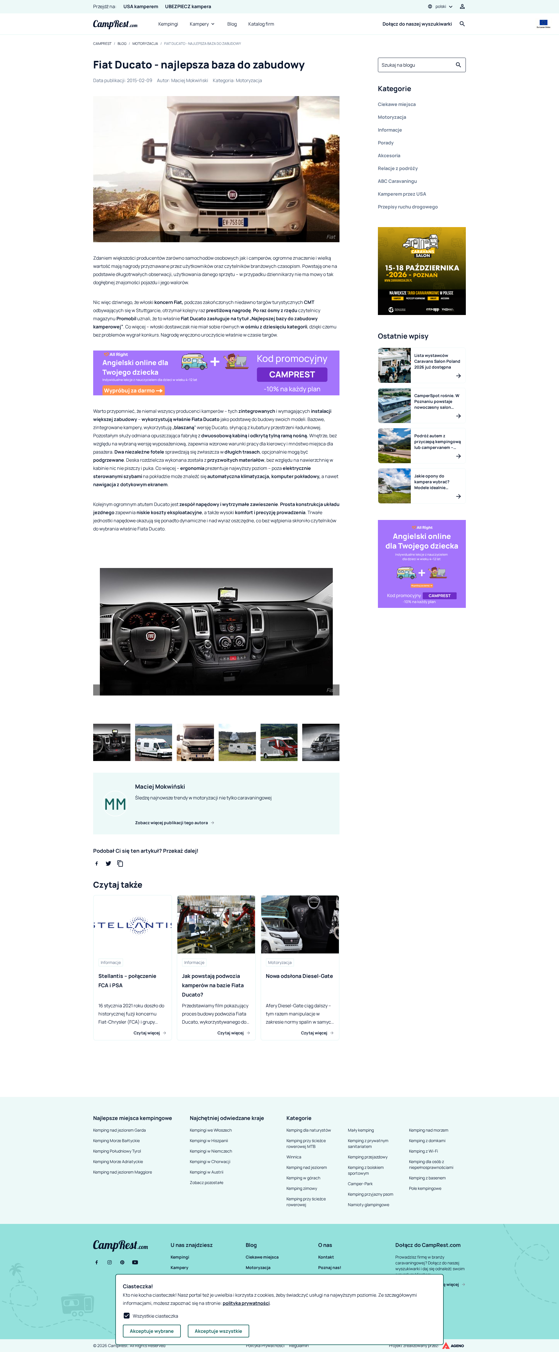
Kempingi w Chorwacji (210, 1161)
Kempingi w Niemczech (211, 1151)
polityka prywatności (246, 1303)
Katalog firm (261, 24)
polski (441, 6)
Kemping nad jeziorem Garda (119, 1130)
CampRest (102, 43)
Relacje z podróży (398, 168)
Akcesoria (389, 155)
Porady (386, 142)
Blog (232, 24)
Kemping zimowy (301, 1188)
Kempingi (168, 24)
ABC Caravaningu (397, 181)
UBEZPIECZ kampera (188, 6)
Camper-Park (360, 1183)
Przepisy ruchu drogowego (408, 206)
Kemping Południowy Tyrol (117, 1151)
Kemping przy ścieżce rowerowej (306, 1201)
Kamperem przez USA (402, 194)
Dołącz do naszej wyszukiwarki (417, 24)
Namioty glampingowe (368, 1204)
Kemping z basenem (427, 1178)
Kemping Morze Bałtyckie (116, 1140)
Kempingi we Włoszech (211, 1130)
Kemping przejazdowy (368, 1157)
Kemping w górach (303, 1178)
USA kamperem (140, 6)
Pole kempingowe (425, 1188)
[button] (422, 89)
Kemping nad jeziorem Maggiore (122, 1172)
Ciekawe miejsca (397, 104)
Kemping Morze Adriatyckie (118, 1161)
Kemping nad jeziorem (306, 1167)
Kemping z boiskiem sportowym (366, 1170)
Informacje (390, 130)
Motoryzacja (145, 43)
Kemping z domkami (427, 1140)
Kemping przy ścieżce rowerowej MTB (306, 1143)
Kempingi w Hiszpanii (209, 1140)
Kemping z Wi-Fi (423, 1151)
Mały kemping (361, 1130)
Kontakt (326, 1257)
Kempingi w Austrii (206, 1172)
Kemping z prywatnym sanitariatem (368, 1143)
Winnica (293, 1157)
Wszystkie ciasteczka (155, 1316)
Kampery (199, 24)
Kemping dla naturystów (308, 1130)
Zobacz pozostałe (206, 1182)
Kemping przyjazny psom (370, 1194)
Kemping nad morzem (428, 1130)
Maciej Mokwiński (189, 80)
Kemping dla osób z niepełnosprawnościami (431, 1164)
